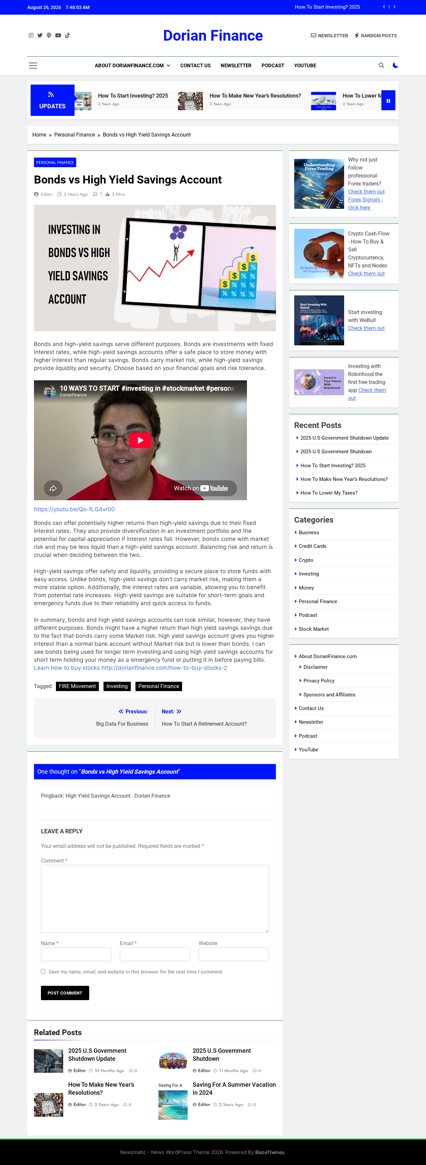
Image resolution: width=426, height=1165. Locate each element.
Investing (117, 686)
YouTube (305, 66)
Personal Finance (55, 162)
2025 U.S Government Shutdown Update (345, 438)
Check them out (366, 273)
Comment (54, 861)
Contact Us (195, 66)
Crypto (306, 560)
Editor (47, 194)
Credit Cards (312, 546)
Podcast (273, 66)
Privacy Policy (319, 681)
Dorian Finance (213, 35)
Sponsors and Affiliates (329, 695)
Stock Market (314, 629)
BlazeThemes (269, 1152)
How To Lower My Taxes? (345, 96)
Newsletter (236, 66)
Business (309, 533)
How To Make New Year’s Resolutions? (316, 7)
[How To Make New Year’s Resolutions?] (162, 104)
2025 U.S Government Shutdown (336, 452)
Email (128, 943)
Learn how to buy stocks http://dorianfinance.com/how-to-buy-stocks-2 (130, 667)
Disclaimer (315, 667)
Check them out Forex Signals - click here (366, 200)
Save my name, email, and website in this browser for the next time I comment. (136, 972)
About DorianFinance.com (129, 66)
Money (306, 588)
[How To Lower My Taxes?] (295, 104)
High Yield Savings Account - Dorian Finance (118, 796)
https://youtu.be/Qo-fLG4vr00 (74, 509)
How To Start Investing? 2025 (105, 96)
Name (50, 943)
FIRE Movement (77, 686)
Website (208, 943)
